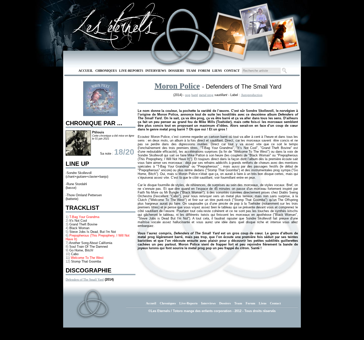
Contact (232, 71)
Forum (204, 71)
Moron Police (177, 85)
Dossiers (176, 71)
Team (191, 71)
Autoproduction (251, 95)
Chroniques (106, 71)
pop (187, 95)
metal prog (206, 95)
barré (194, 95)
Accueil (85, 71)
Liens (217, 71)
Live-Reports (131, 71)
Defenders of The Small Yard (85, 279)
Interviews (155, 71)
